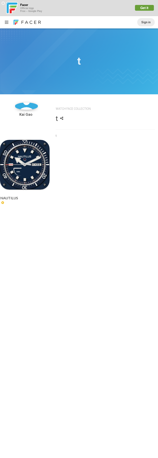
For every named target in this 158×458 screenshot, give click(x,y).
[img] (26, 106)
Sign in (146, 22)
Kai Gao (26, 114)
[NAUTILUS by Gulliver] (25, 164)
